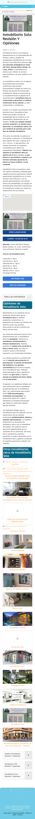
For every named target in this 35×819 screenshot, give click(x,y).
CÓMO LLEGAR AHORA (17, 232)
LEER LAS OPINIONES (17, 285)
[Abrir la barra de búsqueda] (32, 6)
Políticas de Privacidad (18, 813)
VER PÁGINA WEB (17, 279)
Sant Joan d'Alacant (20, 10)
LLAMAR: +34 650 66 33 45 (17, 239)
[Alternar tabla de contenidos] (28, 297)
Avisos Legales (7, 813)
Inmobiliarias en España (8, 10)
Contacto (19, 814)
